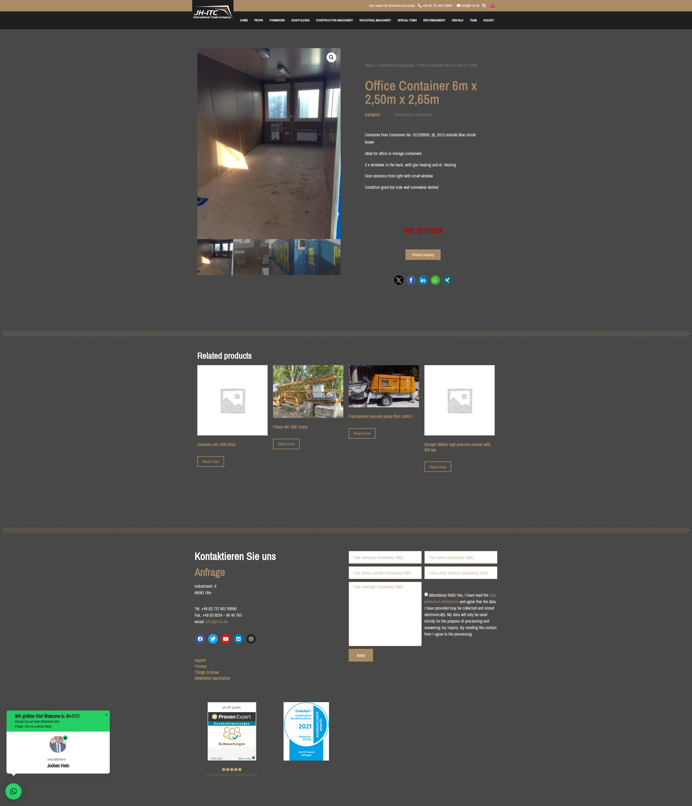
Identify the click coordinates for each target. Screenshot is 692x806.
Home (369, 65)
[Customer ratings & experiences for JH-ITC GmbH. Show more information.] (232, 759)
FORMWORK (277, 20)
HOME (244, 20)
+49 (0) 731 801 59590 (437, 5)
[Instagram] (251, 639)
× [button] (106, 714)
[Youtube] (226, 639)
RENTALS (457, 20)
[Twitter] (213, 639)
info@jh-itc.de (469, 5)
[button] (331, 57)
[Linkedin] (238, 639)
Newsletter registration (212, 678)
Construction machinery (396, 65)
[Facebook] (200, 639)
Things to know (207, 672)
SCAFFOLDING (300, 20)
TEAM (473, 20)
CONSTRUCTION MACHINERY (334, 20)
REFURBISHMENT (434, 20)
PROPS (258, 20)
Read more (210, 461)
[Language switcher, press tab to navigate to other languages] (492, 5)
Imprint (200, 660)
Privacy (201, 666)
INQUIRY (488, 20)
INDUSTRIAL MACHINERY (375, 20)
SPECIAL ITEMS (407, 20)
